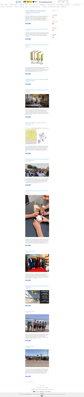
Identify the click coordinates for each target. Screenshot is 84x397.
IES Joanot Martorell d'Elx (45, 2)
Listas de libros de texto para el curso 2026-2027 (36, 29)
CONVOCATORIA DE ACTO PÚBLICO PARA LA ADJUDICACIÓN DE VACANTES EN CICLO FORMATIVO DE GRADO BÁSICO (35, 11)
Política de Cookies (42, 389)
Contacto (48, 389)
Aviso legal (32, 389)
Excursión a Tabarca (29, 346)
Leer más (26, 36)
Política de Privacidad (36, 389)
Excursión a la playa (29, 311)
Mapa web (45, 389)
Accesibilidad (51, 389)
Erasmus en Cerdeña (30, 251)
